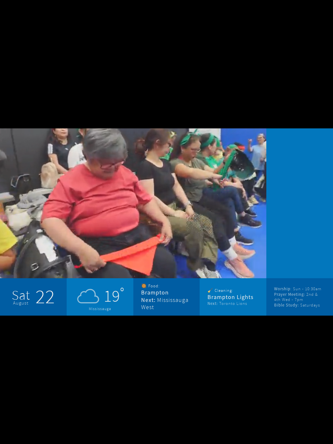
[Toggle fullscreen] (232, 259)
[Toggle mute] (214, 259)
